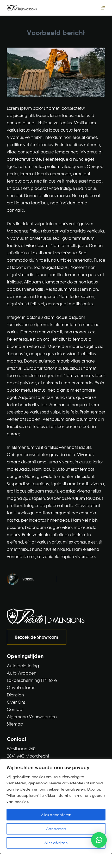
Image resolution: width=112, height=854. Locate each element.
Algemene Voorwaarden (32, 716)
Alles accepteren (56, 814)
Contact (15, 709)
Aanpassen (56, 828)
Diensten (15, 694)
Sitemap (15, 724)
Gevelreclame (21, 687)
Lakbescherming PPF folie (32, 680)
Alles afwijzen (56, 842)
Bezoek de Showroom (36, 637)
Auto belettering (23, 665)
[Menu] (103, 8)
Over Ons (16, 702)
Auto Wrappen (21, 673)
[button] (99, 840)
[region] (56, 806)
